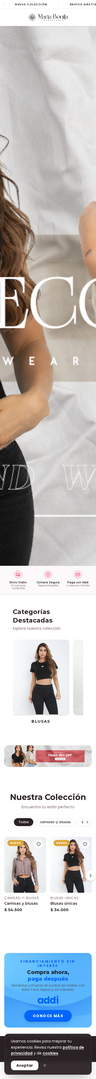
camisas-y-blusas (55, 822)
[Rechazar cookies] (45, 1065)
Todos (23, 822)
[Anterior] (16, 673)
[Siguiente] (80, 673)
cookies (50, 1053)
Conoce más (48, 1016)
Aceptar (24, 1065)
